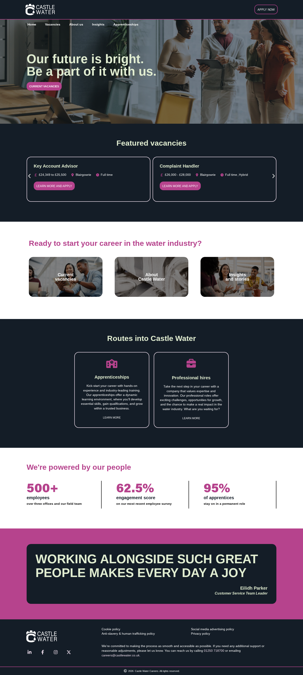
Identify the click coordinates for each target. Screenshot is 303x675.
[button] (29, 176)
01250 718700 (214, 650)
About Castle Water (151, 277)
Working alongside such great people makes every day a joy (146, 566)
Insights (98, 24)
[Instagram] (56, 652)
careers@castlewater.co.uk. (121, 655)
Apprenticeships (125, 24)
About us (76, 24)
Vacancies (52, 24)
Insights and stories (237, 277)
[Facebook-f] (42, 652)
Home (32, 24)
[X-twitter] (69, 652)
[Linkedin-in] (29, 652)
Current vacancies (65, 277)
